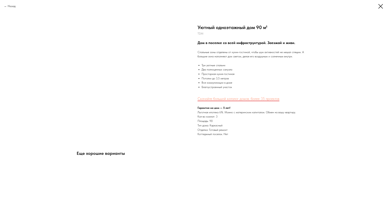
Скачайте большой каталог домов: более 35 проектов (238, 98)
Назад (12, 6)
